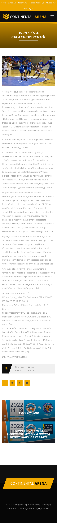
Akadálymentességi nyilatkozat (35, 508)
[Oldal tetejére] (28, 483)
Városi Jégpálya (37, 3)
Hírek (31, 370)
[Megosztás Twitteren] (12, 383)
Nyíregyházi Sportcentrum (15, 3)
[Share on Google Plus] (20, 383)
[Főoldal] (25, 16)
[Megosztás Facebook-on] (5, 383)
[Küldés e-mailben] (27, 383)
